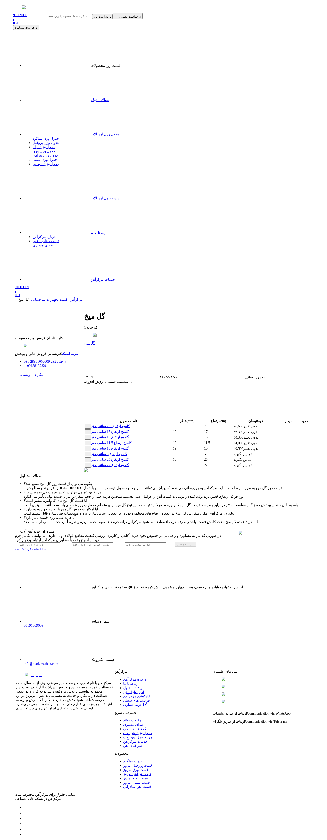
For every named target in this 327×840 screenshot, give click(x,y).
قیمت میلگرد (132, 761)
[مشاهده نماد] (262, 679)
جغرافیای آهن (133, 746)
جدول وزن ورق (44, 151)
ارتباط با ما (99, 232)
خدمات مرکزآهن (103, 279)
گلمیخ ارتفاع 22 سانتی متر (110, 465)
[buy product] (300, 426)
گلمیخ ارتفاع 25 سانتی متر (110, 459)
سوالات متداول (134, 688)
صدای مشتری (43, 245)
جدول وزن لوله (44, 147)
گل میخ (89, 343)
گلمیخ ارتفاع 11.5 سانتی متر (111, 443)
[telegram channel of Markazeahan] (26, 813)
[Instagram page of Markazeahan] (26, 824)
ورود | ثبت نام (102, 16)
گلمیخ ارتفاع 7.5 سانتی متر (110, 426)
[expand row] (88, 426)
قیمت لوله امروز (135, 778)
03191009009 (33, 625)
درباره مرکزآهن (44, 237)
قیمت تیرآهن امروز (137, 774)
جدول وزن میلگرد (46, 138)
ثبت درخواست (185, 544)
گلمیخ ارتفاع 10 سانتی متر (110, 448)
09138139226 (37, 366)
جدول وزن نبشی (45, 159)
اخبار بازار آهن (133, 692)
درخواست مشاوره (26, 27)
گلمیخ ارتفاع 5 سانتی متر (109, 454)
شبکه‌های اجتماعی (136, 729)
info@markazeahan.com (41, 664)
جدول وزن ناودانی (46, 164)
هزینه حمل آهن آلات (105, 198)
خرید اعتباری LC (135, 705)
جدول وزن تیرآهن (46, 155)
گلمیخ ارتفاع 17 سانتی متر (110, 431)
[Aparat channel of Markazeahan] (26, 834)
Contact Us (30, 549)
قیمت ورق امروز (135, 770)
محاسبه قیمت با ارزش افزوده (106, 382)
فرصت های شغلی (46, 241)
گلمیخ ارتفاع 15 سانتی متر (110, 437)
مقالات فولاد (100, 100)
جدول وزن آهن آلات (105, 134)
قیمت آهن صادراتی (137, 787)
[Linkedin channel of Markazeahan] (26, 829)
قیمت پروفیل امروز (137, 765)
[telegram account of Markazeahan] (26, 807)
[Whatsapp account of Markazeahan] (26, 818)
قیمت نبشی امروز (136, 782)
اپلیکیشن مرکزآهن (136, 696)
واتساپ (24, 374)
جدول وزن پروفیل (46, 143)
